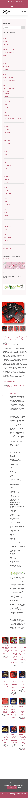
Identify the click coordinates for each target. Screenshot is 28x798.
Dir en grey (7, 132)
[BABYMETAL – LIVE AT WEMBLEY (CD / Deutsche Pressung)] (22, 672)
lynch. (6, 173)
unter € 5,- (6, 71)
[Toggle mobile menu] (25, 11)
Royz (6, 207)
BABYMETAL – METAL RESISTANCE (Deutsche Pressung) (5, 683)
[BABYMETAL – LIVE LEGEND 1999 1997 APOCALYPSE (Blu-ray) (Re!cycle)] (5, 637)
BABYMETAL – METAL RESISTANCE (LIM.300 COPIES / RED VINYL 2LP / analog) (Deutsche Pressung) (14, 712)
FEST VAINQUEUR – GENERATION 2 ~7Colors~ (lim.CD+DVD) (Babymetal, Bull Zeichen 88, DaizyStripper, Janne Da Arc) (22, 653)
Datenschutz (16, 784)
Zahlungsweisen (20, 782)
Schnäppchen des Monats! (9, 80)
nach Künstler (7, 91)
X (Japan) (7, 240)
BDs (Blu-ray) (17, 385)
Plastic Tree (7, 204)
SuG (6, 220)
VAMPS (6, 229)
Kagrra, (6, 154)
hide (6, 148)
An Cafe (6, 107)
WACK (6, 234)
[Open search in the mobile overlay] (14, 27)
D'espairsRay (7, 126)
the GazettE (7, 140)
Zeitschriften (7, 58)
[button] (10, 381)
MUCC (6, 187)
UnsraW (6, 223)
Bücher (5, 60)
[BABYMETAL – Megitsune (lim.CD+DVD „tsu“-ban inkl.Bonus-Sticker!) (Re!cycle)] (22, 726)
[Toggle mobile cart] (22, 11)
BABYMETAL (11, 385)
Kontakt (4, 782)
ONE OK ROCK (8, 196)
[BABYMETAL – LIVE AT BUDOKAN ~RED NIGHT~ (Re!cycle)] (5, 698)
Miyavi (6, 184)
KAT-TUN (7, 157)
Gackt (6, 137)
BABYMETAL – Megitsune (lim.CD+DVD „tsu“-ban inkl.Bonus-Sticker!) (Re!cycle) (22, 739)
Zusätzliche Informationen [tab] (5, 396)
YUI (6, 243)
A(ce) (6, 98)
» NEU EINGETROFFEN (8, 248)
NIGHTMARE (8, 193)
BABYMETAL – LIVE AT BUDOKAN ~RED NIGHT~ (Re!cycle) (5, 709)
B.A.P (6, 112)
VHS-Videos (6, 55)
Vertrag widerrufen (12, 787)
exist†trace (7, 135)
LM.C (6, 168)
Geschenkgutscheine (8, 77)
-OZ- (6, 198)
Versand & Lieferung (11, 782)
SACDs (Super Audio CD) (9, 49)
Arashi (6, 110)
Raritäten (22, 385)
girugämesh (7, 143)
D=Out (6, 123)
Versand (6, 344)
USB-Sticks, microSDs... (9, 47)
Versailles (7, 232)
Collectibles (6, 66)
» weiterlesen (6, 258)
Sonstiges (6, 85)
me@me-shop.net (18, 1)
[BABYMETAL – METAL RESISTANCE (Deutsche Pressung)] (5, 672)
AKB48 (6, 104)
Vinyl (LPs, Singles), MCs (9, 52)
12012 (6, 96)
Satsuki (6, 212)
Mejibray (7, 179)
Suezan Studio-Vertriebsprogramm (11, 35)
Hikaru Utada (8, 226)
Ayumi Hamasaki (8, 146)
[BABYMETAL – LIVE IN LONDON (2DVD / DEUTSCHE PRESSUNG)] (14, 726)
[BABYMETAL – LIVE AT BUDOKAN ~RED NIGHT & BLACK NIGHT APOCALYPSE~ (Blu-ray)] (14, 672)
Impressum (9, 784)
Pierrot (6, 201)
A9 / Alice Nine (8, 101)
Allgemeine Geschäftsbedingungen (10, 785)
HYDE (6, 151)
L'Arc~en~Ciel (8, 165)
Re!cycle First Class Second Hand (10, 386)
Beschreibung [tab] (5, 393)
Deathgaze (7, 129)
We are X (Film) (8, 237)
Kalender (6, 63)
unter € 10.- (6, 74)
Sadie (6, 209)
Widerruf (21, 785)
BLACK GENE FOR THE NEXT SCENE (13, 118)
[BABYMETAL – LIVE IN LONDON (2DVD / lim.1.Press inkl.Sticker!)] (22, 698)
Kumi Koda (7, 162)
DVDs (5, 41)
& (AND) (7, 93)
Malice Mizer (8, 176)
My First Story (8, 190)
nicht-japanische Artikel (9, 88)
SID (6, 218)
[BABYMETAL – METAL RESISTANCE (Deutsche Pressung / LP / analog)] (5, 726)
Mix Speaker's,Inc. (9, 182)
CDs (5, 38)
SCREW (6, 215)
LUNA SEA (7, 171)
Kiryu (6, 159)
